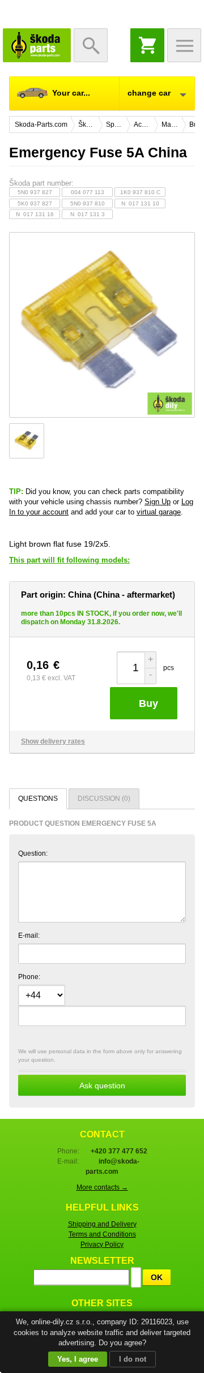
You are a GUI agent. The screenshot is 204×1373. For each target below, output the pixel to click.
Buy (148, 703)
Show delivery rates (53, 741)
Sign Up (157, 501)
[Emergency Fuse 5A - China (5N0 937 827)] (102, 325)
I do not (132, 1359)
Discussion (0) (104, 799)
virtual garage (159, 512)
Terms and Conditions (102, 1234)
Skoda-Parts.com (37, 45)
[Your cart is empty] (147, 45)
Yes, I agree (77, 1359)
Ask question (102, 1085)
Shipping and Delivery (102, 1224)
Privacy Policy (102, 1244)
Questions (38, 799)
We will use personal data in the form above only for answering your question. (100, 1069)
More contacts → (102, 1187)
